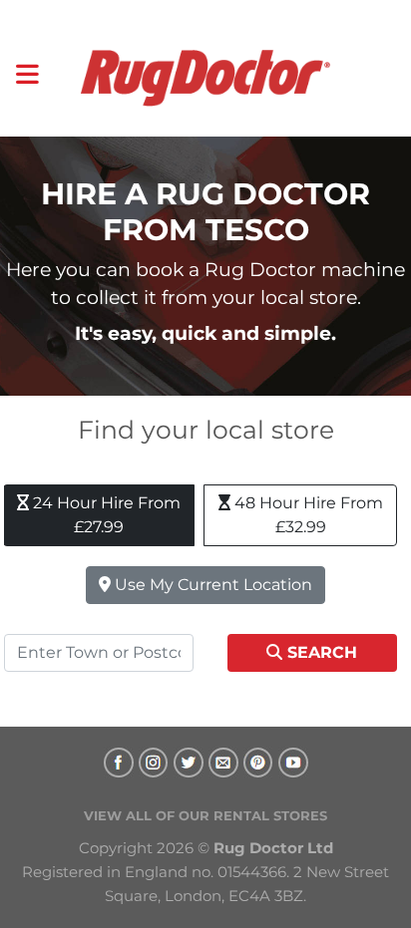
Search (319, 652)
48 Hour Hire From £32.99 (306, 514)
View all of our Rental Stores (205, 815)
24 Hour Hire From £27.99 (105, 514)
